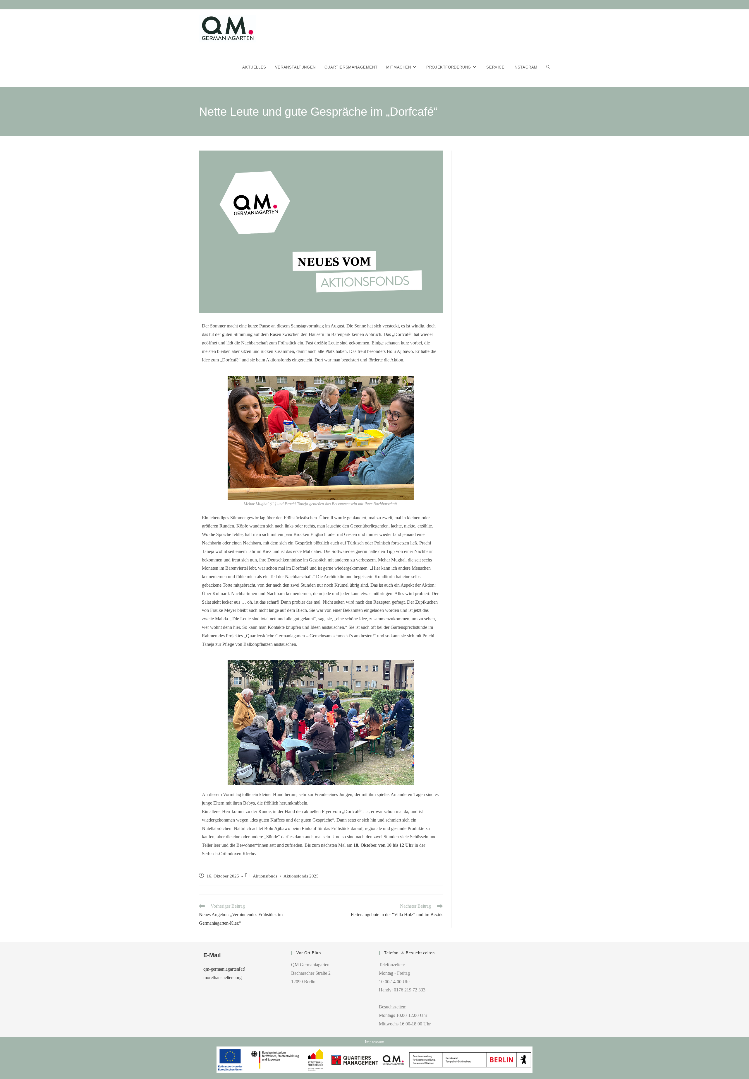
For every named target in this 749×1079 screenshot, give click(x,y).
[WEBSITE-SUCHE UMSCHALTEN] (548, 67)
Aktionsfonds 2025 (301, 876)
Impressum (374, 1041)
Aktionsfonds (265, 876)
